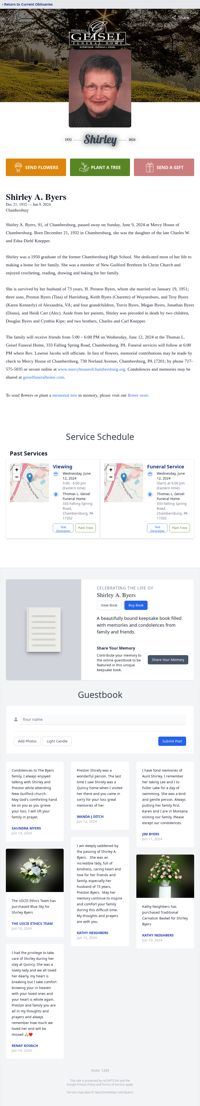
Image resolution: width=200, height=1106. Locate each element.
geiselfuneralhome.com (43, 377)
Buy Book (136, 605)
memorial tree (64, 395)
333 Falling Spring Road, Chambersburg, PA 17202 (78, 510)
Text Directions (63, 528)
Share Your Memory (168, 659)
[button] (30, 478)
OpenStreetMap (105, 1092)
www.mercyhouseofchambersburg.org (91, 369)
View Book (109, 605)
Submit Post (172, 741)
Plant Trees (85, 528)
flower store (138, 395)
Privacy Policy (86, 1084)
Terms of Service (113, 1084)
